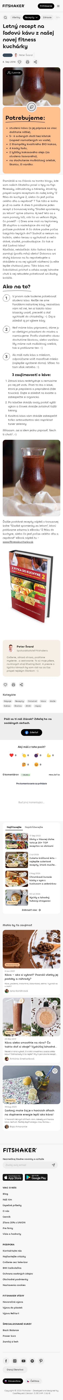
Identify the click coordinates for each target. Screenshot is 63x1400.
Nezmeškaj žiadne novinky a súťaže (23, 1159)
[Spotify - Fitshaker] (32, 1361)
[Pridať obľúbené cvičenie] (19, 62)
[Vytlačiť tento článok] (27, 62)
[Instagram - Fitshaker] (14, 1361)
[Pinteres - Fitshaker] (41, 1361)
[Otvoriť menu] (58, 6)
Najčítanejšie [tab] (14, 827)
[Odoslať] (53, 1165)
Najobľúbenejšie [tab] (34, 827)
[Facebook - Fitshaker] (6, 1361)
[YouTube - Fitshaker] (23, 1361)
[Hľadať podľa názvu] (5, 17)
